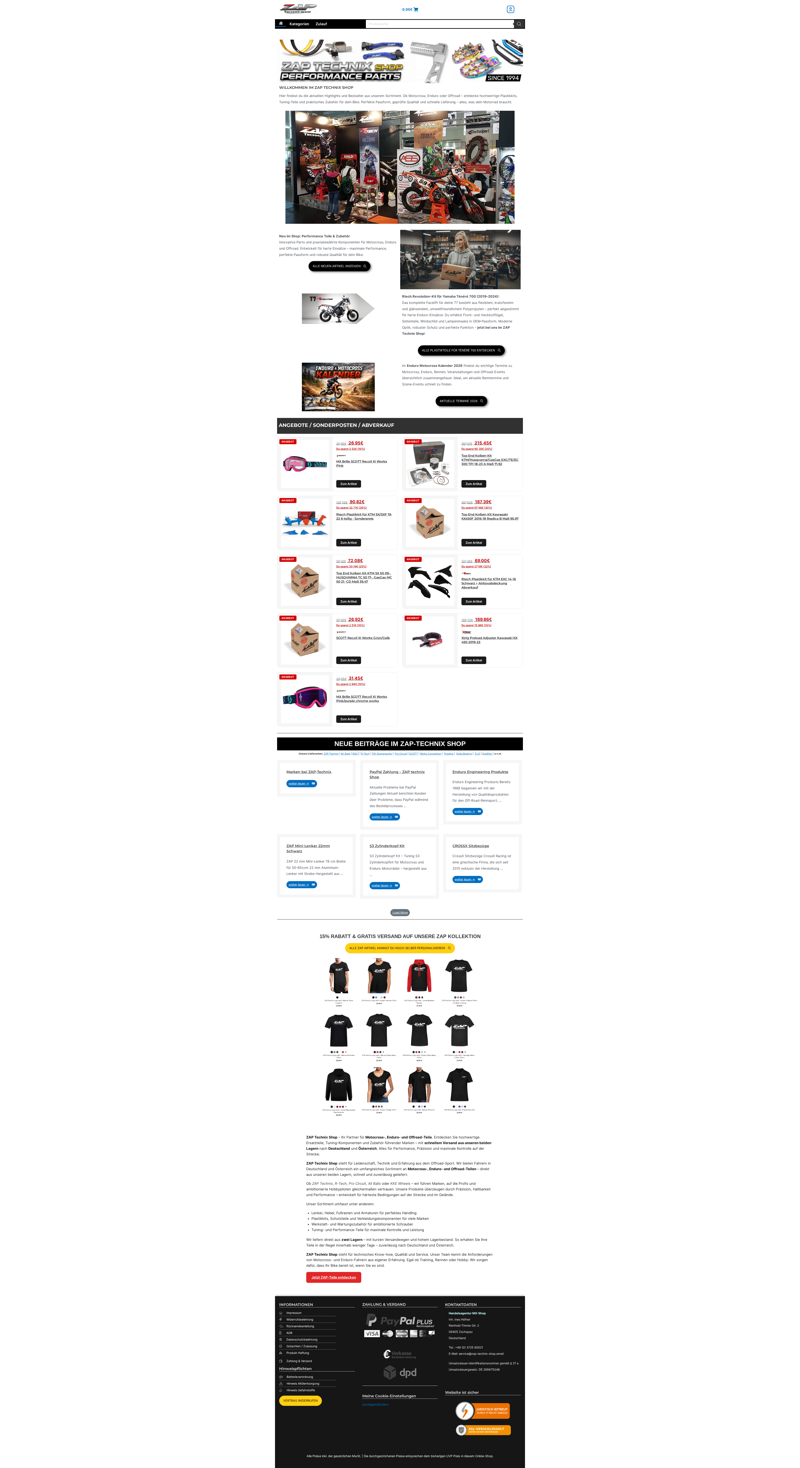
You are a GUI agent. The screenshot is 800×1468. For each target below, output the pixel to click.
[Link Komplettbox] (316, 778)
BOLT (355, 753)
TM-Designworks (382, 753)
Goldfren (487, 753)
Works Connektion (430, 753)
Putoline (449, 753)
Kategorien (299, 24)
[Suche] (519, 24)
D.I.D (477, 753)
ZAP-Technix (331, 753)
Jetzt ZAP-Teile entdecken (333, 1277)
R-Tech (365, 753)
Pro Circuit (401, 753)
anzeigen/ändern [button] (375, 1404)
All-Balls (345, 753)
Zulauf (321, 24)
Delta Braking (464, 753)
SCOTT (413, 753)
